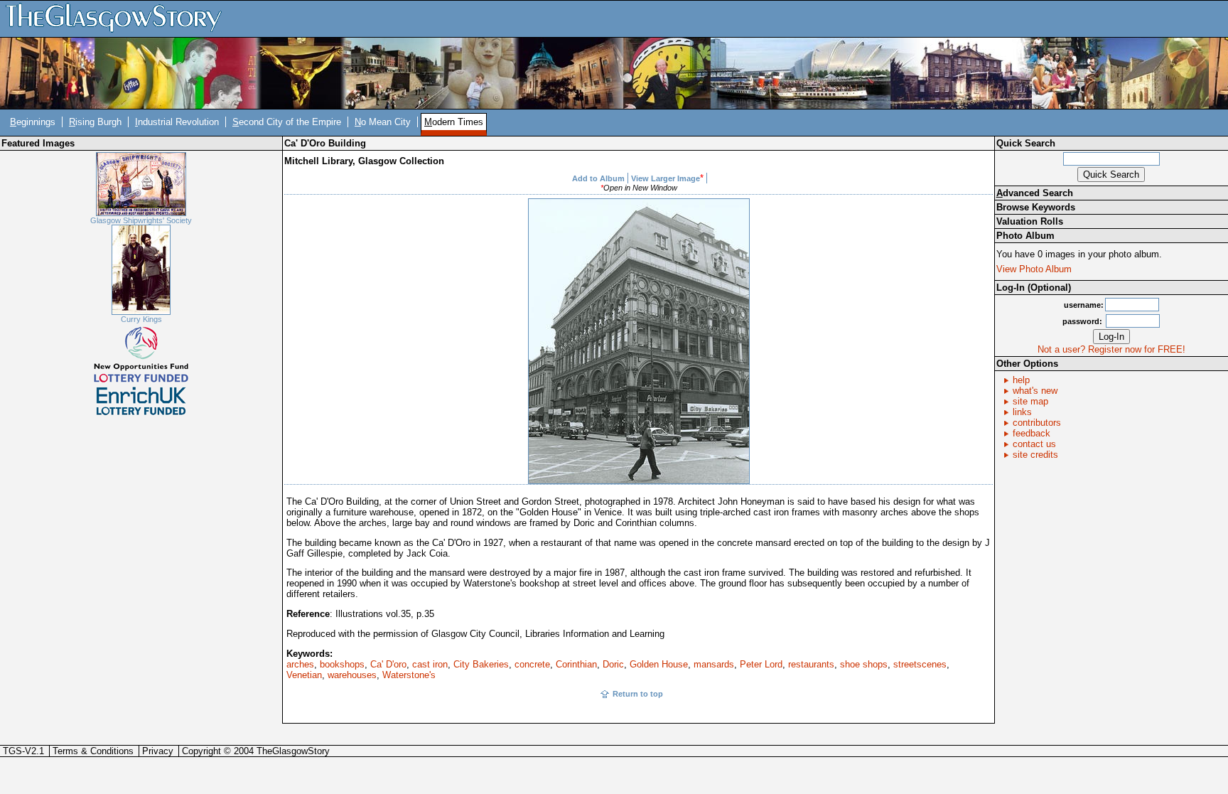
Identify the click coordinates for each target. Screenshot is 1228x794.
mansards (714, 664)
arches (300, 664)
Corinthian (576, 664)
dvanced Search (1034, 193)
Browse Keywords (1035, 207)
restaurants (811, 664)
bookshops (342, 664)
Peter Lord (761, 664)
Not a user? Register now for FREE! (1111, 349)
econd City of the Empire (286, 122)
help (1021, 380)
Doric (613, 664)
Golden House (659, 664)
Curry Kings (141, 319)
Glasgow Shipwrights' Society (141, 220)
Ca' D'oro (388, 664)
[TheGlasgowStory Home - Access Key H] (118, 18)
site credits (1035, 454)
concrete (532, 664)
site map (1030, 401)
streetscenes (920, 664)
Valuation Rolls (1029, 221)
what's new (1035, 390)
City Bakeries (481, 664)
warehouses (352, 675)
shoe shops (864, 664)
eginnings (32, 122)
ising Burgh (95, 122)
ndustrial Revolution (177, 122)
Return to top (638, 694)
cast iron (430, 664)
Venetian (304, 675)
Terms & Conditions (93, 751)
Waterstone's (409, 675)
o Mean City (383, 122)
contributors (1037, 422)
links (1022, 412)
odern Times (453, 122)
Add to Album (598, 178)
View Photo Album (1034, 269)
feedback (1031, 433)
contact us (1034, 444)
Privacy (157, 751)
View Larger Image (665, 178)
